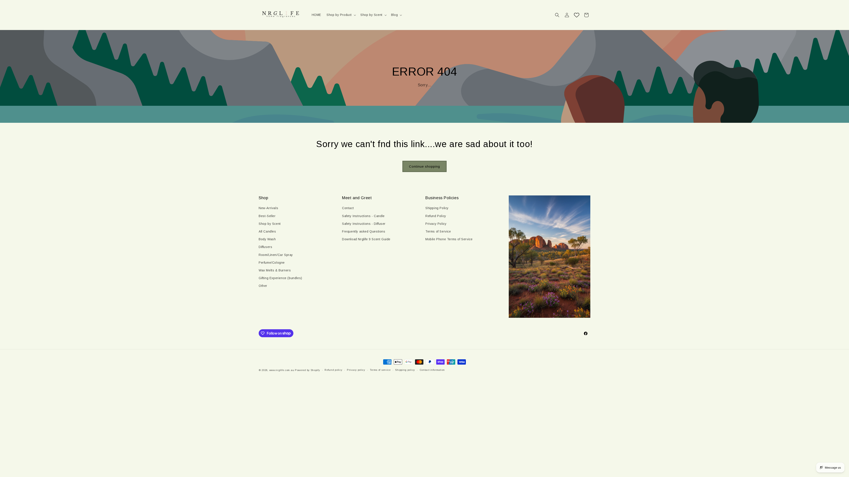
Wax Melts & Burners (275, 270)
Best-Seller (267, 216)
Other (263, 286)
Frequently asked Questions (363, 231)
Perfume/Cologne (272, 262)
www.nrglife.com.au (281, 370)
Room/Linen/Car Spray (276, 255)
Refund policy (333, 370)
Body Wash (267, 239)
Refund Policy (435, 216)
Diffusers (265, 247)
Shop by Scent (270, 223)
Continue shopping (424, 166)
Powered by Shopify (307, 370)
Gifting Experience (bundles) (280, 278)
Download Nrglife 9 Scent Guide (366, 239)
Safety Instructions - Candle (363, 216)
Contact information (432, 370)
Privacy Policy (435, 223)
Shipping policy (405, 370)
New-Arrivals (268, 208)
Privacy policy (356, 370)
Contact (348, 208)
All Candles (267, 231)
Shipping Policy (437, 208)
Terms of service (380, 370)
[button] (341, 14)
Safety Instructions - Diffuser (364, 223)
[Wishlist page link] (576, 15)
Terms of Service (438, 231)
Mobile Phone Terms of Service (448, 239)
